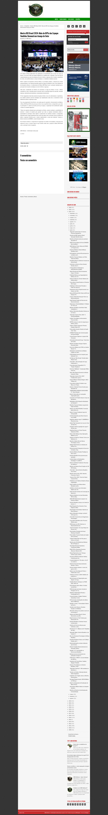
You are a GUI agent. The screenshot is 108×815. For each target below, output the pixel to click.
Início (56, 19)
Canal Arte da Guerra (73, 734)
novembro (72, 215)
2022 (70, 703)
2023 (70, 701)
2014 (70, 719)
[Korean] (77, 101)
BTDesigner (78, 812)
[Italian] (80, 99)
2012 (70, 723)
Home (21, 26)
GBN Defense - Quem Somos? (80, 777)
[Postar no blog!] (22, 146)
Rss (80, 26)
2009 (70, 729)
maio (71, 228)
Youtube (84, 26)
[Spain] (77, 99)
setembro (72, 219)
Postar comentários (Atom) (30, 196)
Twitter (73, 26)
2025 (70, 209)
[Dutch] (83, 99)
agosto (72, 221)
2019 (70, 709)
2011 (70, 725)
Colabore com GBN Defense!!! (80, 788)
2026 (70, 207)
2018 (70, 711)
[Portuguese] (71, 101)
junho (71, 225)
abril (71, 230)
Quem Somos (63, 19)
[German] (74, 99)
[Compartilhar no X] (23, 146)
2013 (70, 721)
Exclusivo (71, 19)
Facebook (68, 26)
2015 (70, 717)
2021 (70, 705)
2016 (70, 715)
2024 (70, 211)
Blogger (84, 187)
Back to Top (21, 812)
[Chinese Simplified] (83, 101)
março (71, 694)
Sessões (78, 19)
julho (71, 223)
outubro (72, 217)
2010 (70, 727)
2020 (70, 707)
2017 (70, 713)
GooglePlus (76, 26)
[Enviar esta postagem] (27, 145)
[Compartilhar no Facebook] (25, 146)
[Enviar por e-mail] (21, 146)
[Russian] (68, 101)
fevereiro (72, 696)
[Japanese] (74, 101)
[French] (71, 99)
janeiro (72, 698)
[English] (68, 99)
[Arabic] (80, 101)
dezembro (72, 213)
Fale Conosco (22, 22)
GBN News (28, 38)
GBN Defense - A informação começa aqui (53, 812)
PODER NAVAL (71, 736)
